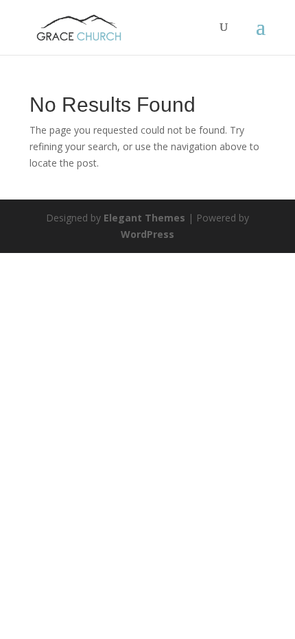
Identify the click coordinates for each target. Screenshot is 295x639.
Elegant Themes (144, 217)
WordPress (147, 234)
